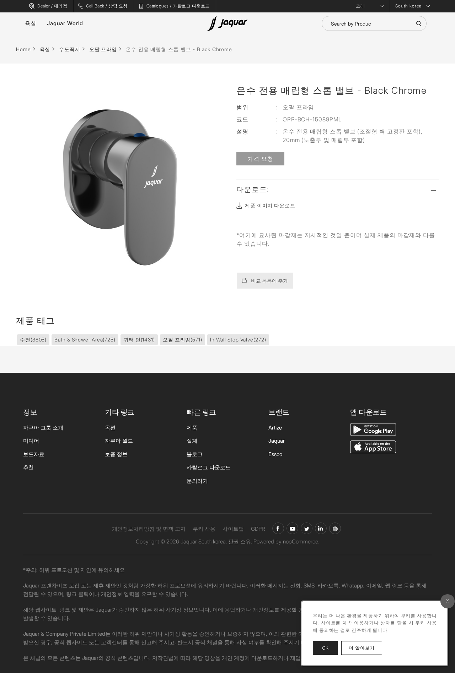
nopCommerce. (301, 541)
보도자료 (33, 454)
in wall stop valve (238, 339)
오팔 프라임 (182, 339)
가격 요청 (260, 158)
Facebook (278, 528)
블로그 (195, 454)
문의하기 (197, 480)
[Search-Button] (418, 23)
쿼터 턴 (139, 339)
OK (325, 648)
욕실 (30, 23)
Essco (275, 454)
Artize (275, 427)
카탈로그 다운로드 (209, 467)
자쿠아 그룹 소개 (43, 427)
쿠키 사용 (204, 528)
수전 (33, 339)
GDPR (258, 528)
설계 (192, 440)
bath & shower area (85, 339)
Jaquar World (65, 23)
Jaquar (276, 440)
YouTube (292, 528)
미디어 (31, 440)
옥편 (110, 427)
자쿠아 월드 (119, 440)
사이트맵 (233, 528)
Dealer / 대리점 (52, 6)
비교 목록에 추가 (269, 281)
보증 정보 (116, 454)
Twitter (306, 528)
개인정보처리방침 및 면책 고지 (149, 528)
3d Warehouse (335, 528)
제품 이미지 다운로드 (270, 205)
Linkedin (321, 528)
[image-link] (373, 429)
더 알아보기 (365, 648)
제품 (192, 427)
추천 (28, 467)
